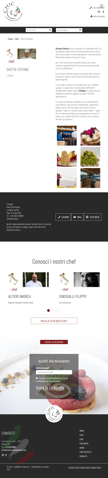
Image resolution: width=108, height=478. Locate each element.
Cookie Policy (96, 467)
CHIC (81, 439)
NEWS (82, 447)
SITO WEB (94, 217)
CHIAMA (65, 217)
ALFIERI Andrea (19, 296)
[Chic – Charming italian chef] (10, 12)
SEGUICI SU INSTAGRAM (54, 342)
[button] (48, 310)
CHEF (82, 434)
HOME (82, 430)
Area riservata (99, 16)
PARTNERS (84, 443)
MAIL (79, 217)
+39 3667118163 (98, 7)
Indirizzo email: (42, 367)
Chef (17, 38)
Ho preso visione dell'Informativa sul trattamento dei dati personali (52, 380)
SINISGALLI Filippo (72, 296)
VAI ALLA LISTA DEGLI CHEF (54, 321)
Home (10, 38)
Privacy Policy (84, 467)
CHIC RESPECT (86, 451)
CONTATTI (83, 456)
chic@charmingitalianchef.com (14, 449)
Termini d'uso (73, 467)
